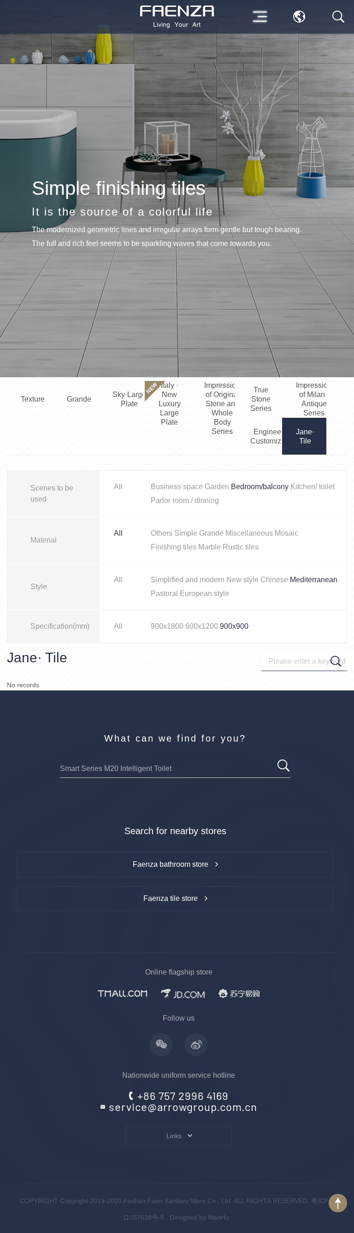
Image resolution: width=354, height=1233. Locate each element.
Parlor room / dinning (185, 500)
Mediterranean (313, 580)
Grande (211, 533)
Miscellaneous (249, 533)
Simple (185, 533)
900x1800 (167, 626)
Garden (217, 487)
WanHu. (219, 1217)
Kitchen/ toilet (312, 487)
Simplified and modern (187, 580)
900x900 (234, 626)
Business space (177, 487)
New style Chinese (257, 580)
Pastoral (164, 593)
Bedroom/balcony (260, 487)
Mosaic (286, 533)
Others (161, 533)
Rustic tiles (241, 547)
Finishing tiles (173, 547)
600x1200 (201, 626)
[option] (177, 188)
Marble (209, 547)
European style (204, 593)
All (118, 487)
